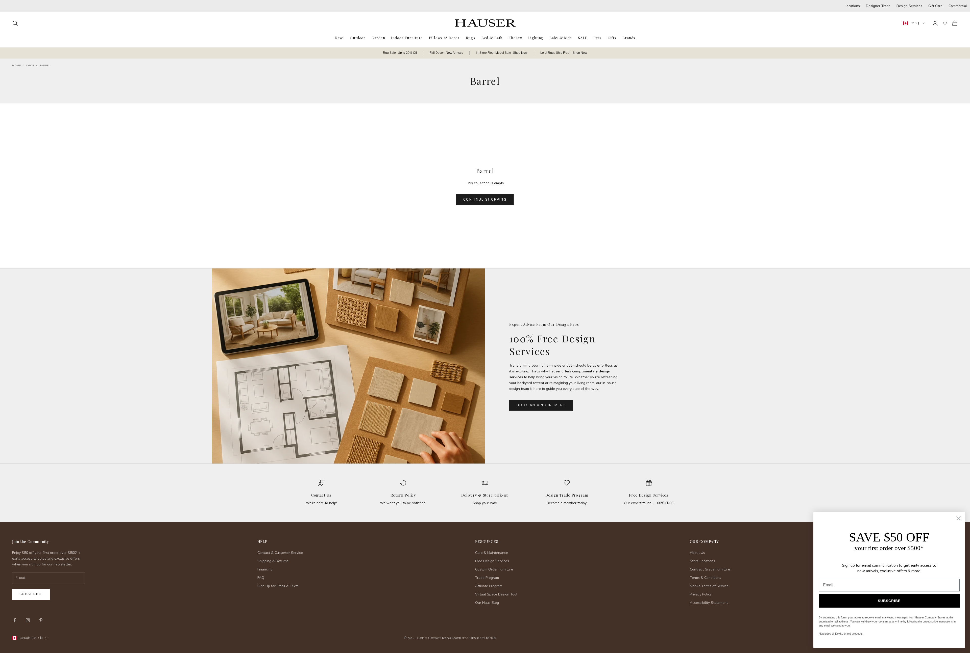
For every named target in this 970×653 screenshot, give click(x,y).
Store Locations (702, 561)
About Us (697, 552)
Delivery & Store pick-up (485, 495)
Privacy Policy (701, 594)
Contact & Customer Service (280, 552)
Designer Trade (878, 6)
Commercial (958, 6)
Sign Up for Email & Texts (278, 586)
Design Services (909, 6)
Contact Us (321, 495)
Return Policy (403, 495)
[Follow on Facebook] (14, 620)
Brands (628, 37)
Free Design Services (648, 495)
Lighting (535, 37)
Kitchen (515, 37)
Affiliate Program (488, 586)
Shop (30, 65)
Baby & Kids (560, 37)
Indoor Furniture (407, 37)
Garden (378, 37)
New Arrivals (454, 53)
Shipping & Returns (272, 561)
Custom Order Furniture (494, 569)
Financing (265, 569)
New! (339, 37)
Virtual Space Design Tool (496, 594)
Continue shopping (485, 199)
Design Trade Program (566, 495)
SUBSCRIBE (889, 601)
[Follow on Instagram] (27, 620)
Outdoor (358, 37)
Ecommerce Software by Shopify (474, 638)
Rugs (470, 37)
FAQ (260, 577)
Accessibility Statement (709, 602)
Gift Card (935, 6)
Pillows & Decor (444, 37)
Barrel (45, 65)
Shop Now (520, 53)
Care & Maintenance (491, 552)
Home (16, 65)
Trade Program (487, 577)
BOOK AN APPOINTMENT (541, 405)
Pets (597, 37)
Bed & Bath (492, 37)
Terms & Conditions (705, 577)
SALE (582, 37)
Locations (852, 6)
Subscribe (31, 594)
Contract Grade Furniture (710, 569)
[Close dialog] (958, 518)
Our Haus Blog (487, 602)
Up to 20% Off (407, 53)
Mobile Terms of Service (709, 586)
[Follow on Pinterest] (40, 620)
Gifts (612, 37)
